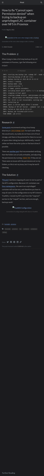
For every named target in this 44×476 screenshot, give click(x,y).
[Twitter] (7, 242)
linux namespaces (8, 186)
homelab (7, 224)
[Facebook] (11, 242)
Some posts (6, 127)
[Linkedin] (17, 242)
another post (14, 151)
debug (4, 232)
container (26, 229)
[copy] (41, 71)
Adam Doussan (8, 47)
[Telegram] (14, 242)
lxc (20, 229)
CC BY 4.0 (20, 246)
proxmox (13, 224)
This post (5, 180)
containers (34, 229)
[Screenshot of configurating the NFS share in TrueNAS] (11, 208)
